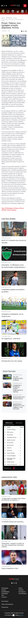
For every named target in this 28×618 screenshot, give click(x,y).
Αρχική (3, 17)
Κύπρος (15, 17)
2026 (12, 613)
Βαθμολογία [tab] (9, 422)
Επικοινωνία (4, 607)
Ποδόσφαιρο (9, 17)
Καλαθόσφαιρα (5, 591)
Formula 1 (4, 597)
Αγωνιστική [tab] (19, 422)
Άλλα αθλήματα (23, 593)
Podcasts (21, 590)
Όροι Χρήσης (4, 601)
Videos (20, 588)
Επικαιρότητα (22, 591)
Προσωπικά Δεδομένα (7, 604)
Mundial (3, 590)
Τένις (2, 595)
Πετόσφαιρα (4, 593)
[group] (3, 11)
